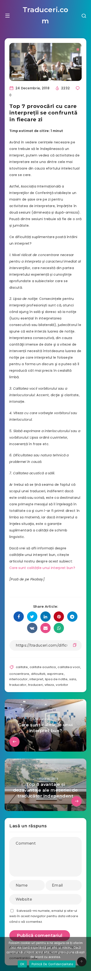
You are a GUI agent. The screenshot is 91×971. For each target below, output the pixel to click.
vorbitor (62, 685)
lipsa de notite (56, 679)
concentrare (19, 674)
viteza (49, 685)
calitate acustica (43, 667)
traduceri (35, 685)
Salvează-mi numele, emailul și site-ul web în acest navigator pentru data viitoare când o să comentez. (43, 916)
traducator (17, 685)
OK (22, 964)
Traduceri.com (45, 15)
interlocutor (18, 679)
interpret (36, 679)
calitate (22, 667)
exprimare (55, 674)
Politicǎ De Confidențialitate (52, 964)
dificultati (38, 674)
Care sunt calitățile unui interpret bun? (42, 567)
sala (72, 679)
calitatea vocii (69, 667)
